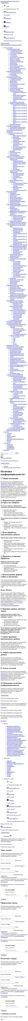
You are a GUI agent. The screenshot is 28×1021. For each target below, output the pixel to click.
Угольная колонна (18, 148)
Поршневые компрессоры (14, 77)
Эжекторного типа (18, 304)
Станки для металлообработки (15, 374)
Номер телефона (20, 866)
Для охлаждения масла (19, 277)
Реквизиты (10, 444)
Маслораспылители (15, 152)
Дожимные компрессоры (16, 61)
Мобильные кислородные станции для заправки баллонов (18, 294)
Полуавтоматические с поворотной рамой (19, 407)
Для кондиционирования (19, 265)
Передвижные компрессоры (17, 128)
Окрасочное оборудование (14, 204)
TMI (14, 339)
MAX (7, 26)
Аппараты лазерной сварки (17, 427)
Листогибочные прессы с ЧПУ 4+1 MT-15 (20, 421)
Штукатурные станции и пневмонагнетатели (16, 255)
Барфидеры (16, 397)
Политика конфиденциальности (15, 439)
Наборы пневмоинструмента (17, 201)
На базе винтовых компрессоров (18, 267)
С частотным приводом (16, 53)
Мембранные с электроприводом (14, 209)
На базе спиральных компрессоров (18, 270)
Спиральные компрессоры (14, 71)
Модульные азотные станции (17, 289)
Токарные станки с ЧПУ (16, 391)
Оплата (9, 434)
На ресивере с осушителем (17, 57)
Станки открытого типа (19, 377)
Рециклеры (13, 278)
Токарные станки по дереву (17, 360)
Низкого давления (15, 58)
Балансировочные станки (20, 249)
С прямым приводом (15, 51)
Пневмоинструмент (12, 191)
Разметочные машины (16, 221)
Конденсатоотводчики (19, 141)
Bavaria (15, 344)
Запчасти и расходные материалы (16, 156)
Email (16, 871)
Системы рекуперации (16, 320)
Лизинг (9, 770)
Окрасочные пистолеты (19, 216)
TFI (14, 342)
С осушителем (14, 56)
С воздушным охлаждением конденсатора (16, 263)
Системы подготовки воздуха (15, 133)
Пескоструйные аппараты (17, 302)
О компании (10, 446)
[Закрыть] (1, 859)
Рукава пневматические (16, 198)
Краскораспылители (15, 200)
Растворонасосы (14, 257)
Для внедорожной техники (20, 183)
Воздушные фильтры (18, 173)
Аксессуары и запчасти (16, 215)
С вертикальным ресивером (17, 84)
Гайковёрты (13, 193)
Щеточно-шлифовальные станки (18, 365)
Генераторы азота (14, 286)
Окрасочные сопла (18, 219)
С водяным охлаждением (19, 334)
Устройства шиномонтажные (17, 251)
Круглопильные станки (16, 349)
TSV (14, 338)
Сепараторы (16, 176)
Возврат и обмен (11, 762)
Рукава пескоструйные (19, 313)
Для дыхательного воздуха (17, 335)
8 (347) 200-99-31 (10, 38)
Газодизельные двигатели (20, 190)
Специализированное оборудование (16, 223)
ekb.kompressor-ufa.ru (6, 486)
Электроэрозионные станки (17, 423)
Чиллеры (12, 260)
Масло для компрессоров (16, 180)
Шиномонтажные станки (19, 247)
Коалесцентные (17, 149)
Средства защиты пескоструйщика (17, 315)
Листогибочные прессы (16, 418)
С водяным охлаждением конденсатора (19, 274)
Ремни (14, 179)
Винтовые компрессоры (13, 49)
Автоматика (16, 169)
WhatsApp (8, 18)
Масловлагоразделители (19, 147)
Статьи (9, 441)
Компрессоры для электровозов (17, 231)
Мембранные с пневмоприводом (18, 211)
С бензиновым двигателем (17, 102)
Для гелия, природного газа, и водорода (19, 330)
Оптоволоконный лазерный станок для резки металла (20, 389)
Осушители (10, 131)
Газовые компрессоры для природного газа (20, 242)
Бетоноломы (13, 195)
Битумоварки (13, 284)
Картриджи (16, 137)
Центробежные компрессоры (14, 130)
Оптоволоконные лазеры (16, 376)
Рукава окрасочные (18, 218)
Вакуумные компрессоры (13, 430)
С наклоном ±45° (17, 426)
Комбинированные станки (17, 353)
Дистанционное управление (17, 318)
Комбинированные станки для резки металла (20, 385)
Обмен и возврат (11, 436)
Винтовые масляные (15, 70)
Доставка (9, 433)
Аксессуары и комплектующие (18, 310)
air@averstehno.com (11, 12)
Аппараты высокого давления (18, 222)
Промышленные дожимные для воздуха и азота (19, 99)
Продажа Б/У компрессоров (14, 321)
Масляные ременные (15, 124)
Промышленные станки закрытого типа (19, 379)
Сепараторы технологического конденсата (18, 144)
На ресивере (13, 54)
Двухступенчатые (14, 67)
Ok (2, 1019)
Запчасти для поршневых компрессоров (16, 158)
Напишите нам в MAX (15, 806)
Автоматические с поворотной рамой (18, 413)
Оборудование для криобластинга (15, 281)
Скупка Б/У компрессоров (14, 323)
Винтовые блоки (17, 177)
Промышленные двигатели (17, 188)
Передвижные (14, 64)
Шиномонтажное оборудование (18, 246)
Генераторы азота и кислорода (15, 285)
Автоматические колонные (17, 416)
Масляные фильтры (18, 174)
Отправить (3, 899)
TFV (14, 341)
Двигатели (13, 181)
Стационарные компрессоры (17, 127)
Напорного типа (17, 303)
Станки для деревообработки (14, 348)
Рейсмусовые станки (15, 352)
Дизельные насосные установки (15, 346)
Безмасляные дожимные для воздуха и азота (19, 95)
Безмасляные (13, 63)
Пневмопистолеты (15, 202)
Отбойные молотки (15, 194)
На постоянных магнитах (16, 65)
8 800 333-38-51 (10, 32)
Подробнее (3, 707)
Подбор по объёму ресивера (17, 103)
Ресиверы (12, 151)
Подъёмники (16, 253)
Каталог (10, 47)
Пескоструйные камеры (16, 306)
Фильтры (12, 134)
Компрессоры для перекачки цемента (18, 228)
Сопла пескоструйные (19, 311)
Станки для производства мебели (16, 429)
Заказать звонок (5, 43)
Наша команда (10, 448)
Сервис (9, 769)
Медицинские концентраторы (18, 296)
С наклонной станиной (19, 395)
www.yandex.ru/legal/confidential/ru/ (10, 605)
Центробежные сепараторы (17, 139)
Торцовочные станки (15, 359)
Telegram (8, 22)
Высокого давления (15, 60)
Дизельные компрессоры (13, 126)
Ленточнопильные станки (17, 358)
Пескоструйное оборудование (15, 300)
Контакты (6, 450)
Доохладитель (13, 154)
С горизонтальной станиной (18, 393)
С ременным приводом (16, 50)
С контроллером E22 (18, 419)
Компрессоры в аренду (13, 345)
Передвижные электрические (18, 68)
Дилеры (9, 767)
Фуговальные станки (15, 351)
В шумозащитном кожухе (16, 88)
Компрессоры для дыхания (20, 244)
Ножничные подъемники (16, 279)
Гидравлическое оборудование (18, 258)
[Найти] (16, 453)
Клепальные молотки (15, 197)
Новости (9, 440)
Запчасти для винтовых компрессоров (16, 171)
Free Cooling (16, 272)
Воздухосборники (14, 155)
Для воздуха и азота (18, 328)
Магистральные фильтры (19, 135)
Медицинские (13, 82)
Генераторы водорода (15, 288)
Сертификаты (10, 447)
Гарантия (9, 437)
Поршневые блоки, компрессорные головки (19, 161)
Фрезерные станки (15, 373)
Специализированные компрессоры (16, 324)
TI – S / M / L (16, 337)
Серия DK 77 (16, 425)
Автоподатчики (14, 369)
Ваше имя (18, 860)
